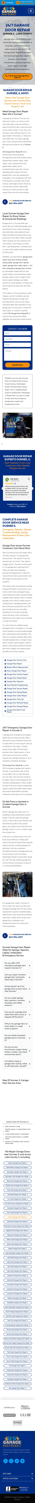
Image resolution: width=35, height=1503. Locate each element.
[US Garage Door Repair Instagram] (11, 1461)
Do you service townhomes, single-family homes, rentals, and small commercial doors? (16, 1051)
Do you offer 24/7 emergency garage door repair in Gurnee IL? (15, 965)
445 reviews (21, 506)
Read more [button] (8, 497)
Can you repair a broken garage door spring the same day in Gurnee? (15, 977)
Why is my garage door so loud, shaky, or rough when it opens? (16, 1026)
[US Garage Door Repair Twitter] (17, 1461)
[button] (32, 488)
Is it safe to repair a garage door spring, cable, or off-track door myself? (16, 1063)
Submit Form (17, 365)
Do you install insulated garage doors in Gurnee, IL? (15, 1038)
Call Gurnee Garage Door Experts (18, 77)
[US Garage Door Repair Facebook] (5, 1461)
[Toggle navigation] (31, 11)
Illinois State (9, 1143)
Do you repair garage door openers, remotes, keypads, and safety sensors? (15, 1002)
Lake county (24, 1141)
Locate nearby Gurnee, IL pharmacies (17, 1134)
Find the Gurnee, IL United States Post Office (17, 1130)
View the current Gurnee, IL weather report (17, 1138)
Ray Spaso (14, 479)
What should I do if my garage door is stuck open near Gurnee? (16, 989)
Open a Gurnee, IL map (12, 1126)
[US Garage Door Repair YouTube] (22, 1461)
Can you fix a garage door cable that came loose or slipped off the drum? (16, 1014)
